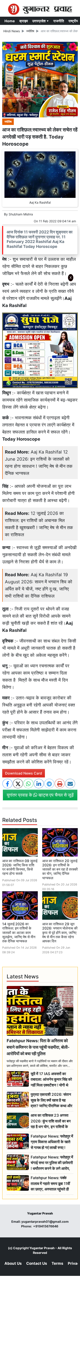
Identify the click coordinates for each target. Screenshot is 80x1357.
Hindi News (11, 31)
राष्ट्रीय (73, 21)
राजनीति (58, 21)
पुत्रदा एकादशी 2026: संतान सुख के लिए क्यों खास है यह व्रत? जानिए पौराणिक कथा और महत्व (51, 1100)
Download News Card (23, 773)
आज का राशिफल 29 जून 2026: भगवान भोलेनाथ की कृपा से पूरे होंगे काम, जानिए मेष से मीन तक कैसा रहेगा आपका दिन (60, 932)
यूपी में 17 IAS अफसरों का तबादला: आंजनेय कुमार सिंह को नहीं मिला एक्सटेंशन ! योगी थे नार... (51, 1080)
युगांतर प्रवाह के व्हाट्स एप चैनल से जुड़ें (40, 795)
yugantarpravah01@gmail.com (45, 1221)
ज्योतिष (30, 31)
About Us (13, 1263)
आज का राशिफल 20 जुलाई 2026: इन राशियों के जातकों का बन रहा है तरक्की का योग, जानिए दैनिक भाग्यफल (60, 869)
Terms (57, 1263)
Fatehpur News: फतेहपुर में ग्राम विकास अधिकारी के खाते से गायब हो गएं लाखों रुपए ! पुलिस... (52, 1142)
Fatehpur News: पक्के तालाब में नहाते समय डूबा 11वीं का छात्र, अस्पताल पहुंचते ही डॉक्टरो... (50, 1184)
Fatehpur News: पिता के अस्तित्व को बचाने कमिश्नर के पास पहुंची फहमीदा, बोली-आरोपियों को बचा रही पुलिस (38, 1047)
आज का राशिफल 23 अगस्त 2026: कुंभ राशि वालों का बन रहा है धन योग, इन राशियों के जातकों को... (51, 1121)
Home (9, 21)
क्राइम (23, 21)
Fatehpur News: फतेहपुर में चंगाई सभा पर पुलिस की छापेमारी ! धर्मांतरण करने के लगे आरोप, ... (52, 1163)
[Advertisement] (41, 342)
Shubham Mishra (21, 214)
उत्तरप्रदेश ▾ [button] (40, 21)
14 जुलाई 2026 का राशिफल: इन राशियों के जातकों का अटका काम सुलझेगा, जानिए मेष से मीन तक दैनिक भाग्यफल (18, 932)
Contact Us (36, 1263)
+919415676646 (46, 1226)
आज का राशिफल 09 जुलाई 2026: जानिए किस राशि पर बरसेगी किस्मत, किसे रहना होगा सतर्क (19, 867)
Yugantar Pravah (42, 1248)
